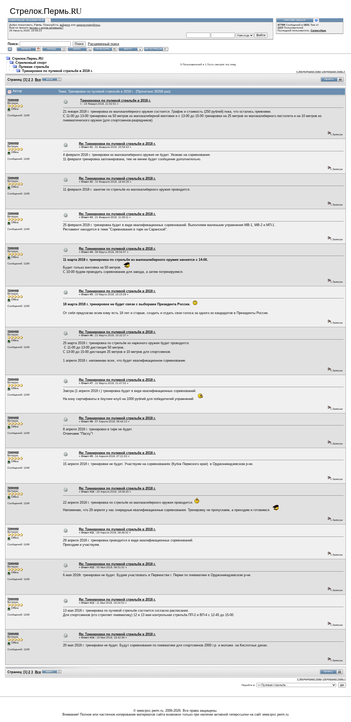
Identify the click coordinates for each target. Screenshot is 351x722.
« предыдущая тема (308, 71)
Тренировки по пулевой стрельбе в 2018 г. (57, 71)
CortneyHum (318, 30)
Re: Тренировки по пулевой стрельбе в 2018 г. (117, 144)
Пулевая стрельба (34, 67)
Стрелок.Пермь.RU (27, 58)
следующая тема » (333, 71)
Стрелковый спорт (31, 63)
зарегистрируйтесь (88, 24)
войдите (65, 24)
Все (38, 80)
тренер (13, 100)
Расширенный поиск (103, 44)
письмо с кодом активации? (46, 27)
